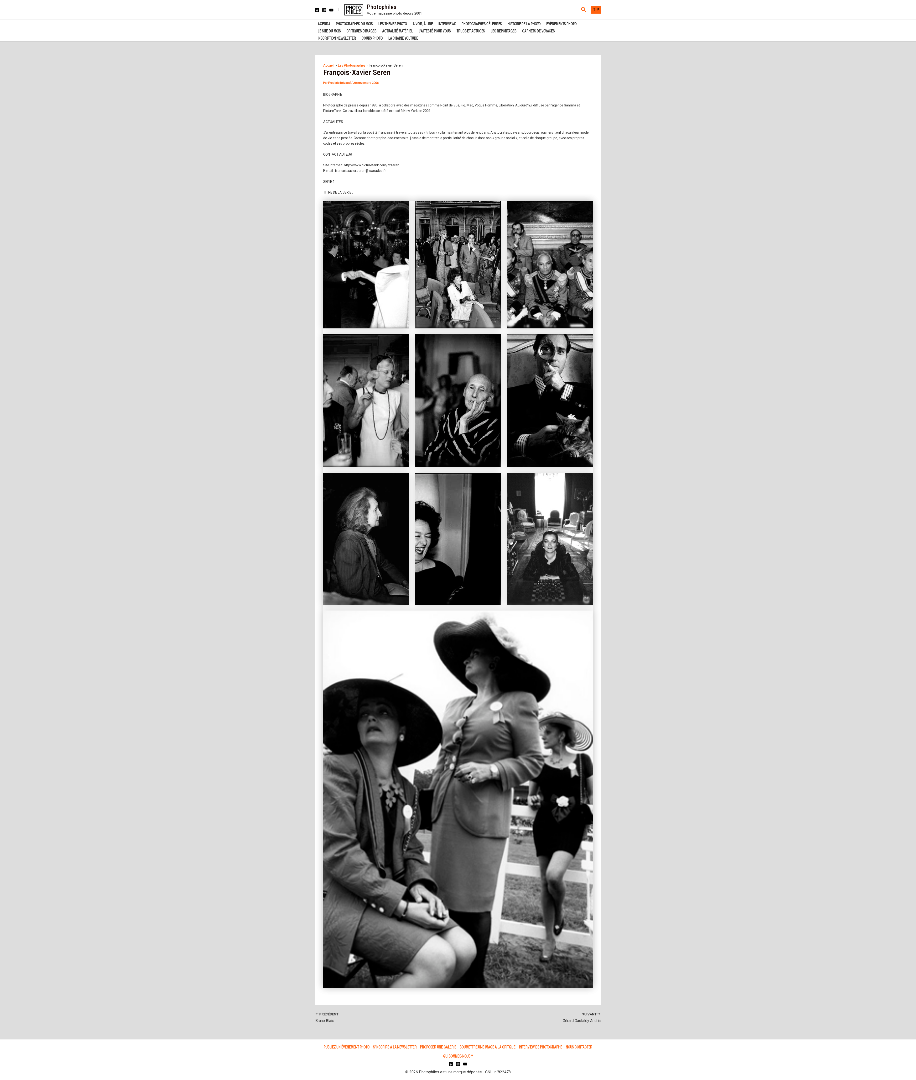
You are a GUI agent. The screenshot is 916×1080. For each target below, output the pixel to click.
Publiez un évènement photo (347, 1046)
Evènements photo (561, 23)
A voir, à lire (423, 23)
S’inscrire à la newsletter (394, 1046)
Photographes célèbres (482, 23)
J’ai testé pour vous (435, 30)
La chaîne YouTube (403, 37)
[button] (584, 10)
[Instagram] (324, 10)
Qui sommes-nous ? (458, 1056)
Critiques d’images (361, 30)
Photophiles (381, 7)
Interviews (447, 23)
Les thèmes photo (392, 23)
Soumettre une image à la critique (487, 1046)
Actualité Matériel (397, 30)
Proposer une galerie (438, 1046)
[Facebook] (317, 10)
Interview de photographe (540, 1046)
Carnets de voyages (538, 30)
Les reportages (503, 30)
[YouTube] (331, 10)
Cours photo (372, 37)
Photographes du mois (354, 23)
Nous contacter (579, 1046)
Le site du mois (329, 30)
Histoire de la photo (524, 23)
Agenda (324, 23)
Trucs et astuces (471, 30)
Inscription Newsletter (337, 37)
